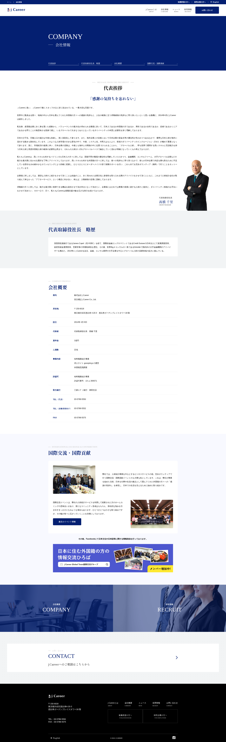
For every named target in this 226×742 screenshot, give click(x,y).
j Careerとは (151, 10)
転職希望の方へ (184, 2)
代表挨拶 (52, 63)
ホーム (9, 2)
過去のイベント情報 (67, 521)
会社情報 (164, 10)
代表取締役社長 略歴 (90, 63)
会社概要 (118, 63)
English (216, 2)
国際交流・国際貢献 (155, 63)
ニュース (176, 10)
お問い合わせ (207, 10)
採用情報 (188, 10)
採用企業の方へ (200, 2)
